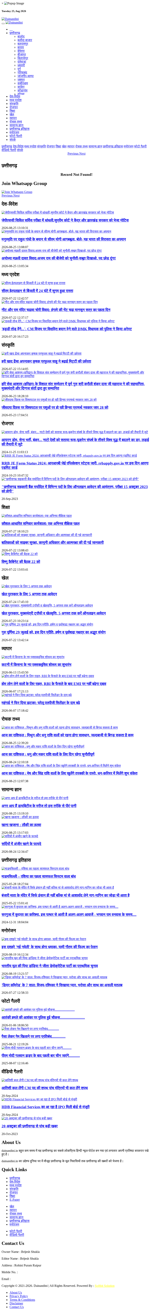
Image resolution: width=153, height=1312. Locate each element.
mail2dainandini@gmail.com (29, 1279)
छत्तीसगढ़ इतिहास (19, 128)
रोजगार (14, 107)
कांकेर (21, 87)
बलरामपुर (23, 43)
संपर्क (13, 139)
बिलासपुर (23, 58)
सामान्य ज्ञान (16, 125)
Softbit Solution (105, 1285)
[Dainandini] (76, 19)
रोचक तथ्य (16, 121)
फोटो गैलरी (16, 136)
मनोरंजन (14, 132)
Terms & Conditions (22, 1299)
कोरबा (21, 94)
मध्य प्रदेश (16, 100)
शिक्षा (12, 110)
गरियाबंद (22, 72)
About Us (16, 1292)
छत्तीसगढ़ (15, 33)
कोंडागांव (22, 90)
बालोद (21, 36)
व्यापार (13, 118)
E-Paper (15, 1199)
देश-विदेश (15, 96)
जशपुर (21, 79)
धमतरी (21, 65)
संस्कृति (14, 103)
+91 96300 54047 (30, 1272)
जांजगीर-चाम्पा (26, 76)
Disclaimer (16, 1303)
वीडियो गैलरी (9, 150)
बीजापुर (22, 54)
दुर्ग (19, 69)
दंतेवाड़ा (22, 61)
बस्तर (21, 47)
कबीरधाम (23, 83)
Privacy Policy (19, 1296)
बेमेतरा (21, 51)
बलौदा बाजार (25, 40)
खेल (12, 114)
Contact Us (17, 1307)
